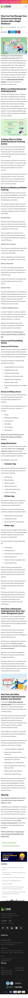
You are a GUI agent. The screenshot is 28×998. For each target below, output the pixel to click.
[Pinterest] (7, 928)
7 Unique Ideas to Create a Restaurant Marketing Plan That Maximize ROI (12, 834)
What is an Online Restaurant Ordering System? (13, 90)
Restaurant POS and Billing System (11, 880)
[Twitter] (16, 928)
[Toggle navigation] (26, 6)
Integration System (7, 883)
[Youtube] (21, 928)
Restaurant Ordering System (9, 842)
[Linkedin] (12, 928)
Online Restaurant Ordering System (10, 846)
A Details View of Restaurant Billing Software (12, 437)
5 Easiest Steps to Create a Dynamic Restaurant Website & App (13, 334)
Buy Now (24, 1)
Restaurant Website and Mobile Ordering (13, 877)
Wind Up (4, 897)
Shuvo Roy (5, 27)
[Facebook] (3, 928)
